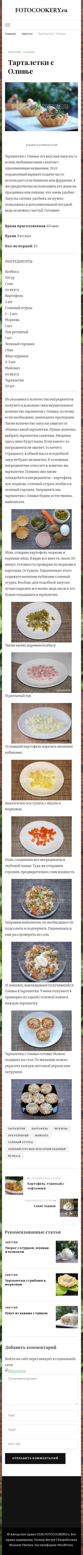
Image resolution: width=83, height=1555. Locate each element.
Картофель (40, 1128)
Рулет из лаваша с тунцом (26, 1313)
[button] (15, 1371)
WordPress (65, 1545)
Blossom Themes (21, 1545)
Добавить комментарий (41, 145)
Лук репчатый (18, 1135)
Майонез (41, 1135)
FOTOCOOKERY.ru (41, 10)
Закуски (14, 52)
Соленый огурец (20, 1142)
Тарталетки (16, 1128)
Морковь (61, 1128)
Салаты (28, 52)
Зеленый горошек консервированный (37, 1149)
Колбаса (14, 1156)
